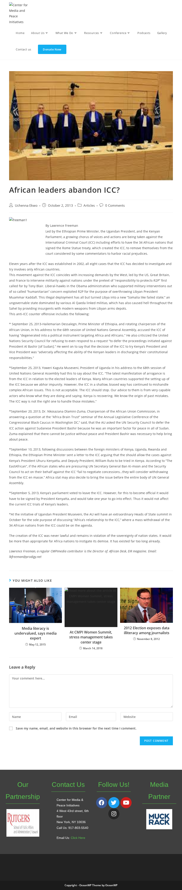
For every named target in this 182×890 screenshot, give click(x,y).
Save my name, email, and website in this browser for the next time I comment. (76, 728)
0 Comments (115, 205)
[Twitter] (113, 802)
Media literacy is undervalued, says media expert (35, 633)
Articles (89, 205)
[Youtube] (126, 802)
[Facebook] (101, 802)
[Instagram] (113, 813)
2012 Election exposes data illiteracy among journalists (146, 630)
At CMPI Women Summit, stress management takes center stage (91, 637)
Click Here (78, 838)
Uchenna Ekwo (26, 205)
